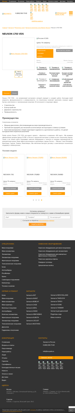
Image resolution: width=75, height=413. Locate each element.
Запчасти (30, 291)
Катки (4, 267)
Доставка (62, 1)
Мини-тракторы (7, 305)
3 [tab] (39, 200)
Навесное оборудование (50, 244)
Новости (38, 1)
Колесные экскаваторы (10, 314)
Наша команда (7, 348)
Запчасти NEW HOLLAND (59, 295)
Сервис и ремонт (10, 291)
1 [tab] (33, 200)
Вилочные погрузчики (9, 308)
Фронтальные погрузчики (10, 260)
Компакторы (6, 283)
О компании (12, 1)
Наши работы (30, 1)
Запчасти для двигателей (59, 311)
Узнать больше (10, 188)
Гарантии (5, 361)
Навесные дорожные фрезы (48, 259)
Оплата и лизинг (53, 1)
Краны (4, 276)
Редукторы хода (56, 314)
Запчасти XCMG (56, 304)
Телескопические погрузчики (11, 264)
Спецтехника (8, 244)
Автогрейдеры (7, 270)
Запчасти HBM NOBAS (34, 314)
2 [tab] (36, 200)
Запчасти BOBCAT (32, 301)
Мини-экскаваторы (8, 251)
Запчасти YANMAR (57, 308)
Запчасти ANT (31, 295)
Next (72, 176)
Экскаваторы (6, 254)
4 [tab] (42, 200)
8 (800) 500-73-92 (21, 13)
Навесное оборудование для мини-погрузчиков (54, 248)
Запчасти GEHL (31, 308)
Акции (44, 1)
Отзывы (4, 358)
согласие (33, 409)
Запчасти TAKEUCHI (58, 298)
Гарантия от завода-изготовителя (42, 86)
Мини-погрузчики (7, 248)
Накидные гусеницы (45, 262)
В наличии (21, 1)
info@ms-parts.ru (48, 351)
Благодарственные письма (11, 367)
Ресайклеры (6, 273)
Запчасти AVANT (32, 298)
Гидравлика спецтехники (10, 330)
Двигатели (5, 327)
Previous (3, 176)
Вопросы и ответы (8, 345)
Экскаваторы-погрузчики (10, 257)
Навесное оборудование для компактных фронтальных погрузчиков (52, 255)
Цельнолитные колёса (46, 265)
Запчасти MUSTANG (33, 324)
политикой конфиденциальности (12, 411)
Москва (4, 1)
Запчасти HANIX (32, 311)
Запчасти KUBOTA (32, 317)
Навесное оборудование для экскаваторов (53, 251)
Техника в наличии (8, 286)
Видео (4, 380)
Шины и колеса (56, 317)
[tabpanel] (61, 175)
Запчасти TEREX (56, 301)
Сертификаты (6, 364)
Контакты (70, 1)
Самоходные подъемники (10, 279)
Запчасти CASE (31, 305)
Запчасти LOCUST (32, 320)
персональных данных (46, 220)
